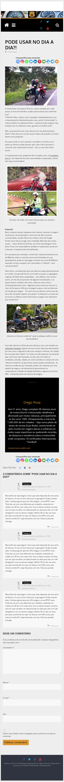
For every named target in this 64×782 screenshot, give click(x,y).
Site (4, 714)
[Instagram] (22, 61)
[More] (57, 61)
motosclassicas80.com (19, 448)
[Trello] (48, 61)
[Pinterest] (39, 61)
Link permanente (28, 489)
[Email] (44, 61)
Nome (6, 682)
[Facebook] (18, 61)
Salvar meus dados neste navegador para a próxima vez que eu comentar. (29, 734)
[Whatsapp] (26, 61)
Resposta (55, 527)
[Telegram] (52, 61)
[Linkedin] (35, 61)
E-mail (6, 698)
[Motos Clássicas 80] (32, 12)
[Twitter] (31, 61)
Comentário (8, 647)
